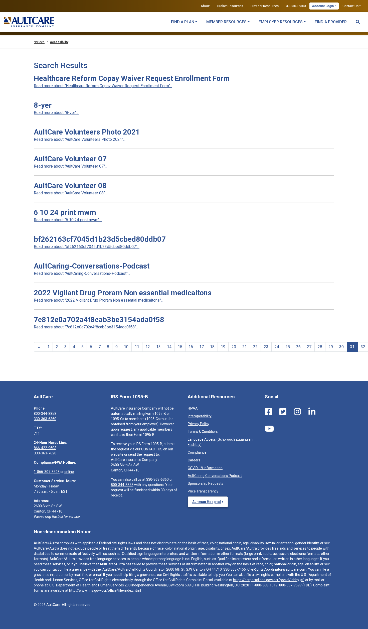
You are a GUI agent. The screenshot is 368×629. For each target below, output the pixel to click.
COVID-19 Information (205, 468)
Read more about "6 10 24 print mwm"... (68, 219)
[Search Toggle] (358, 19)
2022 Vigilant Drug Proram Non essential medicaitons (123, 293)
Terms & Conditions (203, 432)
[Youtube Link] (269, 429)
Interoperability (200, 416)
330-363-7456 (234, 569)
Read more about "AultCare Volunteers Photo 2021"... (79, 139)
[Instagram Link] (297, 412)
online (69, 472)
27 (309, 346)
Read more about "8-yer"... (56, 112)
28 (320, 346)
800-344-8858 (45, 414)
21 (244, 346)
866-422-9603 (45, 448)
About (205, 6)
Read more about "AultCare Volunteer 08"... (70, 193)
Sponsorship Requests (205, 483)
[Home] (29, 22)
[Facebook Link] (268, 412)
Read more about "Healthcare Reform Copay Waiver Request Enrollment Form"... (103, 85)
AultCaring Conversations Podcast (215, 476)
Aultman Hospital (206, 502)
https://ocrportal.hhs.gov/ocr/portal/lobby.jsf (268, 580)
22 (255, 346)
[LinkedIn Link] (311, 412)
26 (298, 346)
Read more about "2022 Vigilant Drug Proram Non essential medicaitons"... (98, 300)
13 (158, 346)
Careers (194, 460)
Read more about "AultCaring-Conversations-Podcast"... (82, 273)
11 (137, 346)
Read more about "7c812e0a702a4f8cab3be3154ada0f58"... (86, 327)
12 (147, 346)
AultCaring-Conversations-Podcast (91, 266)
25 (287, 346)
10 (126, 346)
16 (191, 346)
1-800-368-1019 (265, 585)
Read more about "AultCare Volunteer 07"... (70, 166)
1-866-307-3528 (47, 472)
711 (37, 433)
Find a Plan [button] (182, 22)
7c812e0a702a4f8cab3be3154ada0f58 (99, 319)
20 (234, 346)
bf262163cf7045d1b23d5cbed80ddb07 (100, 239)
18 (212, 346)
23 (266, 346)
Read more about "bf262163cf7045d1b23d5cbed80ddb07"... (86, 246)
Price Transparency (203, 491)
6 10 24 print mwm (65, 212)
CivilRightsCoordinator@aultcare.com (276, 569)
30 (341, 346)
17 (201, 346)
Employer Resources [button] (281, 22)
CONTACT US (151, 449)
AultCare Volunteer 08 (70, 185)
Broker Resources (230, 6)
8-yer (43, 105)
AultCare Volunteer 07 (70, 159)
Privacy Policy (198, 424)
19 (223, 346)
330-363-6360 (296, 6)
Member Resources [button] (226, 22)
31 (352, 346)
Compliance (197, 452)
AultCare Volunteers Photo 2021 (87, 132)
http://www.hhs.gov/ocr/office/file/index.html (105, 590)
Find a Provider (331, 22)
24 (277, 346)
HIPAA (193, 408)
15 (180, 346)
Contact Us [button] (350, 6)
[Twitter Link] (282, 412)
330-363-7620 (45, 453)
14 (169, 346)
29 (330, 346)
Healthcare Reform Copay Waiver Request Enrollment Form (132, 78)
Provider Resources (265, 6)
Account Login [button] (323, 6)
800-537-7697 (290, 585)
